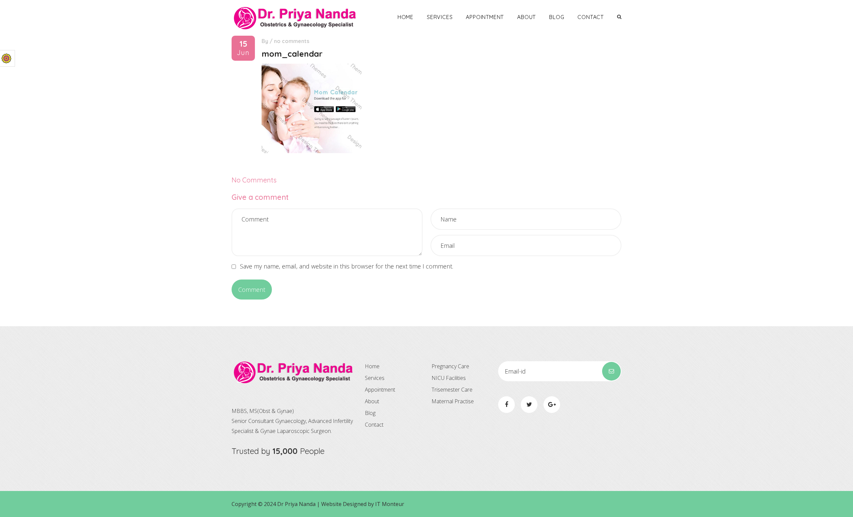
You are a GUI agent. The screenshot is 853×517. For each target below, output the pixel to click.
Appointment (485, 17)
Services (439, 17)
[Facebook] (506, 404)
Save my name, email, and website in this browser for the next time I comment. (346, 266)
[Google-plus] (551, 404)
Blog (556, 17)
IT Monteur (389, 504)
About (526, 17)
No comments (291, 41)
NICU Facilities (448, 378)
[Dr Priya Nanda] (295, 18)
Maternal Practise (452, 401)
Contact (590, 17)
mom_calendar (292, 54)
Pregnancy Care (450, 366)
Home (406, 17)
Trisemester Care (451, 389)
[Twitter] (529, 404)
